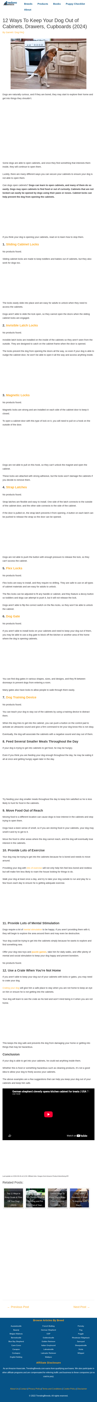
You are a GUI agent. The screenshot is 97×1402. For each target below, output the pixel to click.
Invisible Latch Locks (22, 325)
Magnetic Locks (18, 395)
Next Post (82, 1307)
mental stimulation (33, 929)
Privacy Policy (34, 1389)
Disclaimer (82, 1389)
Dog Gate (13, 616)
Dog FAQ (19, 32)
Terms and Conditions (52, 1389)
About (27, 9)
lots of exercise (34, 868)
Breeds (28, 4)
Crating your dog (11, 988)
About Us (14, 1389)
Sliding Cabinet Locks (22, 244)
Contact (23, 1389)
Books (57, 4)
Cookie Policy (69, 1389)
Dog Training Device (21, 697)
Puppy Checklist (75, 4)
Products (43, 4)
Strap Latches (16, 487)
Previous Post (18, 1307)
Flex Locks (14, 568)
